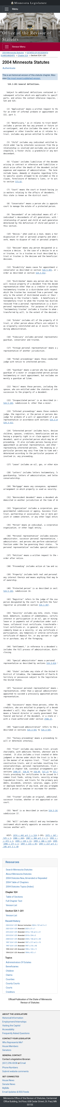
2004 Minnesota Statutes (13, 53)
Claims (9, 975)
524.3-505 (46, 730)
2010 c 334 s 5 (30, 935)
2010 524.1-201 (11, 935)
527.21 (45, 772)
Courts (9, 987)
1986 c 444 (18, 838)
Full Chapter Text (14, 901)
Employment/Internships (14, 1021)
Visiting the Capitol (11, 1025)
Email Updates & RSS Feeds (15, 1092)
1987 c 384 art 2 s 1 (37, 838)
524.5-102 (8, 403)
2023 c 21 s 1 (30, 929)
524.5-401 (47, 270)
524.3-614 (51, 663)
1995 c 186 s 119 (42, 841)
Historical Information (12, 1018)
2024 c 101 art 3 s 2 (39, 925)
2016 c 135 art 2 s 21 (33, 932)
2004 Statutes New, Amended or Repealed (26, 878)
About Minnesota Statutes (19, 874)
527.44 (56, 772)
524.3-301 (54, 420)
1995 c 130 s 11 (31, 949)
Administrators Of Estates (18, 962)
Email (23, 1063)
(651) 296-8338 (9, 1063)
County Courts (13, 983)
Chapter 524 (23, 55)
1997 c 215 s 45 (31, 946)
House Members (10, 1046)
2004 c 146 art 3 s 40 (33, 939)
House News (8, 1080)
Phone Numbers (10, 1067)
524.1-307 (44, 605)
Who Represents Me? (12, 1042)
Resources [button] (12, 862)
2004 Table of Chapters (17, 882)
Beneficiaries (12, 966)
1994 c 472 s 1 (30, 953)
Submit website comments (15, 1071)
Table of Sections (14, 897)
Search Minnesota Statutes (19, 869)
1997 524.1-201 (11, 942)
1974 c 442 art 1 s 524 (25, 835)
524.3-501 (32, 730)
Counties (10, 979)
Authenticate (9, 68)
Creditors (10, 992)
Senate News (8, 1084)
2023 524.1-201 (11, 929)
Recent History (12, 921)
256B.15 (48, 719)
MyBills (5, 1088)
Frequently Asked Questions (16, 1033)
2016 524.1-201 (11, 932)
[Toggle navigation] (6, 9)
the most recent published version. (24, 78)
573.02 (18, 182)
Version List (11, 905)
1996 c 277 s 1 (10, 844)
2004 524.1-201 (11, 939)
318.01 (26, 772)
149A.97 (17, 772)
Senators (6, 1050)
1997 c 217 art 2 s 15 (33, 942)
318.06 (37, 772)
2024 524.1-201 (11, 925)
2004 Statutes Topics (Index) (20, 886)
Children (10, 971)
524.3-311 (8, 423)
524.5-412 (40, 273)
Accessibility (8, 1029)
